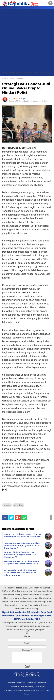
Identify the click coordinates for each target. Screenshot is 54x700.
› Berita (11, 79)
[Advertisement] (27, 42)
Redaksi (11, 682)
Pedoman (42, 682)
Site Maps (40, 687)
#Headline (18, 505)
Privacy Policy (27, 687)
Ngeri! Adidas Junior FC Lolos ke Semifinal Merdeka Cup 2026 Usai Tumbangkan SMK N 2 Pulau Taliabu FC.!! (27, 615)
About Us (21, 682)
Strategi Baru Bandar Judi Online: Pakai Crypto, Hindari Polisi (26, 88)
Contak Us (31, 682)
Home (5, 79)
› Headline (19, 79)
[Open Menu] (50, 3)
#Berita (7, 505)
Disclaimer (14, 687)
